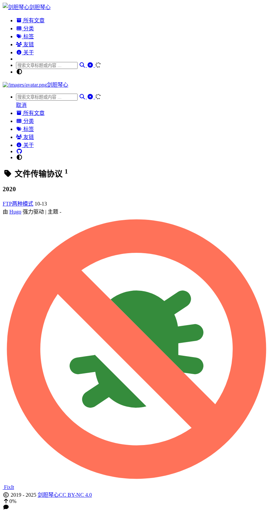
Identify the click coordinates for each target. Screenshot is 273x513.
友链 (28, 44)
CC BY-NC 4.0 (75, 495)
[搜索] (83, 65)
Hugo (15, 212)
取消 (21, 105)
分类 (28, 28)
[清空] (91, 65)
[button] (136, 501)
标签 (28, 36)
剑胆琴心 (48, 495)
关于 (28, 52)
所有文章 (33, 20)
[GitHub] (19, 151)
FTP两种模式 (18, 204)
